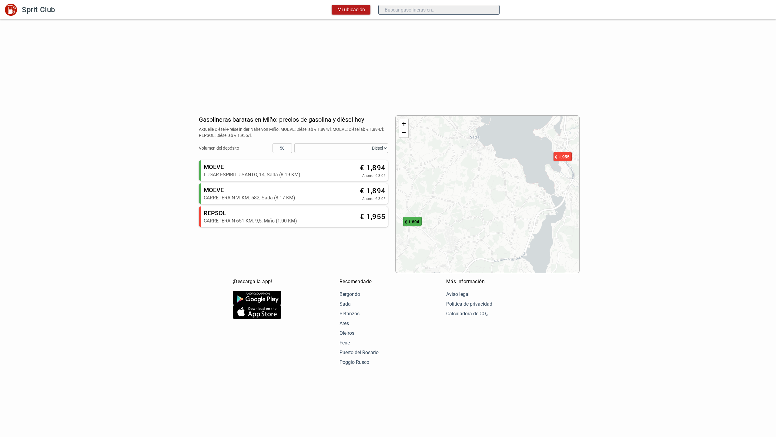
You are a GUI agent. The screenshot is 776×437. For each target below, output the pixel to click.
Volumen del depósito (219, 148)
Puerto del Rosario (359, 352)
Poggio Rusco (354, 362)
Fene (345, 343)
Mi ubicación (351, 9)
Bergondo (350, 294)
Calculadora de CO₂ (467, 314)
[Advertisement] (388, 64)
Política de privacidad (469, 304)
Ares (344, 323)
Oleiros (347, 333)
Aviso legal (458, 294)
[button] (563, 157)
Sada (345, 304)
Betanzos (350, 314)
